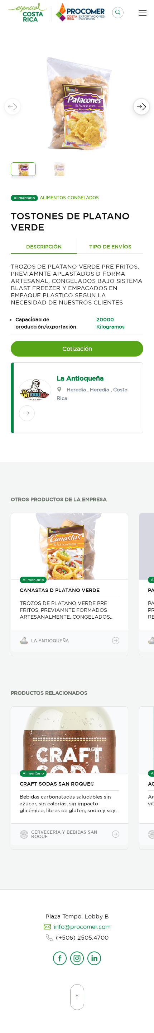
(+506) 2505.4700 (82, 937)
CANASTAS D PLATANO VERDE (60, 590)
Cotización (77, 348)
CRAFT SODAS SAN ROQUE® (57, 784)
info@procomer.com (82, 926)
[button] (118, 12)
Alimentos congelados (69, 197)
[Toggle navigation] (144, 12)
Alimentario (24, 198)
